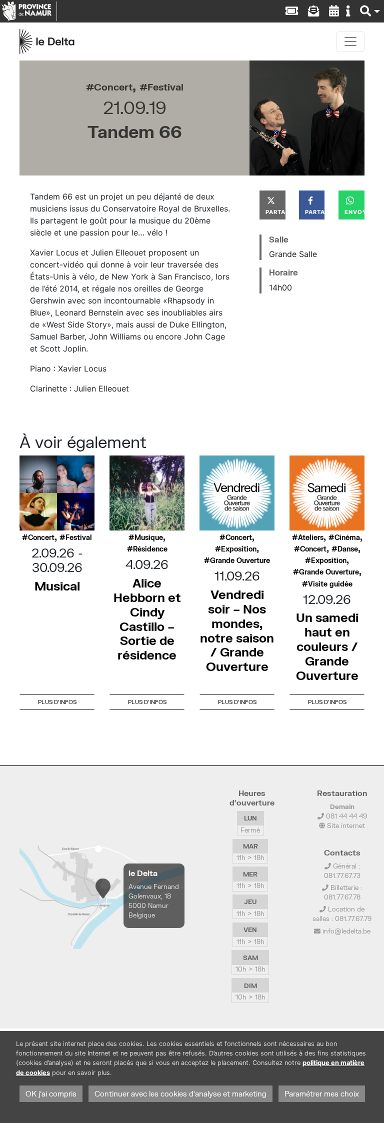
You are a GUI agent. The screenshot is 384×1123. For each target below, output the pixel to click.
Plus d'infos (57, 701)
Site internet (345, 826)
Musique (148, 538)
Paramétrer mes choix (321, 1094)
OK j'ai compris (51, 1094)
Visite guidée (330, 584)
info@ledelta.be (346, 931)
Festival (166, 86)
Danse (348, 549)
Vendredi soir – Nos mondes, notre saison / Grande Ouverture (237, 630)
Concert (113, 86)
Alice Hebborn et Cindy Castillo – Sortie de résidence (147, 619)
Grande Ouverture (240, 560)
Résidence (150, 549)
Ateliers (311, 538)
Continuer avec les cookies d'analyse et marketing (180, 1094)
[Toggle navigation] (350, 42)
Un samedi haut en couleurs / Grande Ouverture (327, 646)
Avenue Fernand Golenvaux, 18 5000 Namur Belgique (153, 901)
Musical (57, 585)
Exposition (238, 549)
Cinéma (347, 538)
